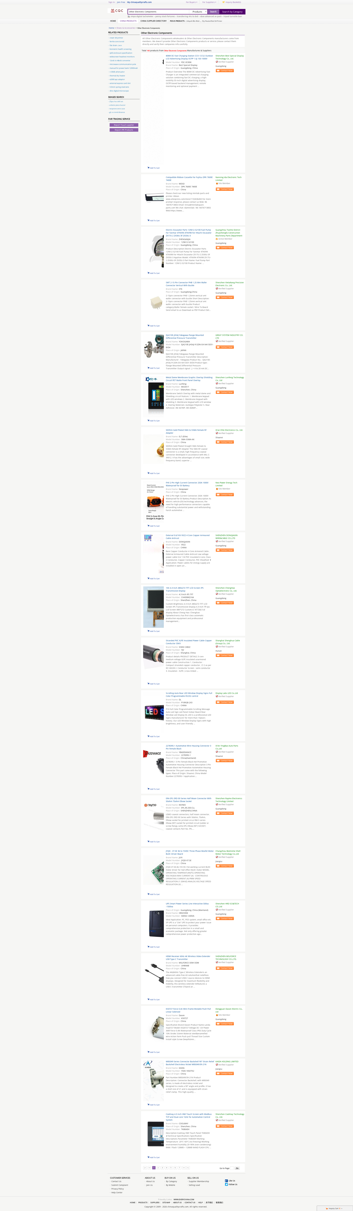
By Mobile (170, 1185)
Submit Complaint (119, 1185)
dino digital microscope (119, 91)
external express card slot (120, 83)
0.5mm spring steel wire (119, 87)
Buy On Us (170, 1177)
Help (200, 1202)
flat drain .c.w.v (116, 45)
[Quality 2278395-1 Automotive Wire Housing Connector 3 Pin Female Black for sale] (153, 765)
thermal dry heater (117, 75)
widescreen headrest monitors (122, 56)
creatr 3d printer (116, 38)
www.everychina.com (184, 1199)
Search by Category (232, 11)
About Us (150, 1177)
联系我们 (219, 1202)
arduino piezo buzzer (117, 105)
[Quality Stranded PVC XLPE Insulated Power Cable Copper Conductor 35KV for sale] (153, 660)
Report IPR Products (124, 130)
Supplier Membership (199, 1181)
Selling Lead (194, 1185)
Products (142, 1202)
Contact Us (116, 1181)
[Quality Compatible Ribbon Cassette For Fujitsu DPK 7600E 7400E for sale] (153, 197)
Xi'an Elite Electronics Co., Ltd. (229, 430)
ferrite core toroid (117, 41)
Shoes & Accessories (125, 28)
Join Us (149, 1185)
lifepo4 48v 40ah (193, 21)
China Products (128, 21)
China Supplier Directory (154, 21)
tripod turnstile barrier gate (214, 16)
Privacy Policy (117, 1188)
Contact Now (226, 70)
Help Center (116, 1192)
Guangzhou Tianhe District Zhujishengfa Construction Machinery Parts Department (229, 233)
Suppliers (154, 1202)
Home (113, 21)
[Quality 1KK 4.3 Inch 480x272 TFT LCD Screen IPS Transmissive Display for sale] (153, 607)
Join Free (121, 2)
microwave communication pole (123, 64)
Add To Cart (155, 168)
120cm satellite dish (238, 16)
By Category (171, 1181)
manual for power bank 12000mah (124, 68)
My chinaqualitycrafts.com (139, 2)
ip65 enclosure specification (121, 53)
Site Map (166, 1202)
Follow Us (233, 1184)
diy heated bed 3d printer (212, 21)
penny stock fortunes (143, 16)
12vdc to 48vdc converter (120, 60)
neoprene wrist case (117, 108)
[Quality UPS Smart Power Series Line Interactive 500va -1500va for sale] (153, 923)
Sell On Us (193, 1177)
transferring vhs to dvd (165, 16)
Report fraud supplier (124, 125)
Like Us (232, 1180)
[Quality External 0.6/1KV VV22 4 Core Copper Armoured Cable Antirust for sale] (153, 555)
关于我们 (209, 1202)
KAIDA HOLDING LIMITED (227, 1061)
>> (184, 1168)
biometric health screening (120, 49)
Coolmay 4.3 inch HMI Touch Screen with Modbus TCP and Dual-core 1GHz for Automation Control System (189, 1117)
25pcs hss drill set (116, 101)
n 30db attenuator (117, 72)
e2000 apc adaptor (117, 79)
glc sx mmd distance (117, 112)
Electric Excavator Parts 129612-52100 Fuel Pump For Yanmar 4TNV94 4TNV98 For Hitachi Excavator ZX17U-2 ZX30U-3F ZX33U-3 (189, 233)
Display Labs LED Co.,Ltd (227, 693)
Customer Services (120, 1177)
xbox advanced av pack (189, 16)
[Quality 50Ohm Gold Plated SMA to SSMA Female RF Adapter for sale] (153, 450)
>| (188, 1168)
